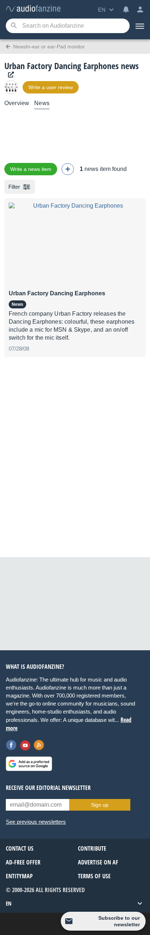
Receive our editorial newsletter (48, 788)
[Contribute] (68, 169)
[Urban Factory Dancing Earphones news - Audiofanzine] (33, 9)
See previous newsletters (36, 822)
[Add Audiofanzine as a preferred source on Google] (29, 763)
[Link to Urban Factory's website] (9, 75)
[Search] (14, 26)
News (42, 103)
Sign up (99, 805)
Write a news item (30, 169)
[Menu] (139, 26)
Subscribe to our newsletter (119, 921)
